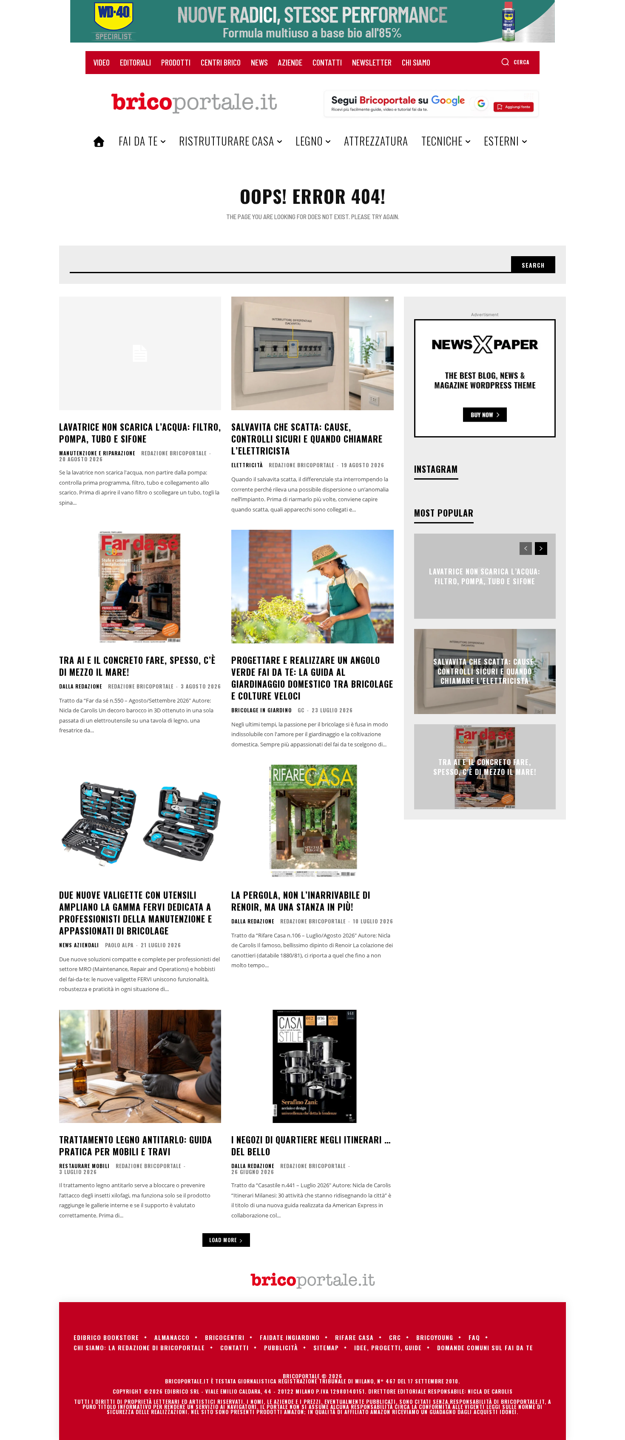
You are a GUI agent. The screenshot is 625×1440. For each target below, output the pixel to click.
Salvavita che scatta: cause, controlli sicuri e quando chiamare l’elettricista (307, 438)
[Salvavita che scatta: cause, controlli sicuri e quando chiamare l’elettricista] (312, 353)
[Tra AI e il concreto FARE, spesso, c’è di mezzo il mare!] (140, 586)
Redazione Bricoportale (174, 453)
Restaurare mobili (84, 1166)
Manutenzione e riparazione (97, 453)
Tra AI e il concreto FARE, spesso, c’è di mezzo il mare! (137, 666)
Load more (223, 1239)
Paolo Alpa (119, 945)
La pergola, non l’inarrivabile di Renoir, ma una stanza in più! (300, 901)
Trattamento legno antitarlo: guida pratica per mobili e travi (135, 1145)
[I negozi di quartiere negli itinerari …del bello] (312, 1066)
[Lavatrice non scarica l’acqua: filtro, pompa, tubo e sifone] (140, 353)
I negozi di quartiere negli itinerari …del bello (311, 1145)
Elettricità (247, 465)
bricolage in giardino (261, 710)
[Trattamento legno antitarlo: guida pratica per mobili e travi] (140, 1066)
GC (301, 710)
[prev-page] (526, 548)
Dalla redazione (80, 686)
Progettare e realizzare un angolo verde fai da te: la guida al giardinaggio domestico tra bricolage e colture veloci (312, 678)
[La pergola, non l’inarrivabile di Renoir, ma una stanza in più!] (312, 821)
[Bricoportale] (193, 103)
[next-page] (541, 548)
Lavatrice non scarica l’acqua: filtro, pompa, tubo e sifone (140, 432)
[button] (515, 61)
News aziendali (79, 945)
